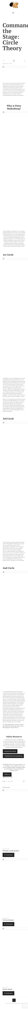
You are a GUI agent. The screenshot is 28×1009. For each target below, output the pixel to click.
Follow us (7, 774)
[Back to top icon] (14, 1000)
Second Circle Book (10, 751)
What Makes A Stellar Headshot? (11, 851)
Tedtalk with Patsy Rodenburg (13, 756)
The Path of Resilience (8, 920)
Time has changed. (7, 989)
